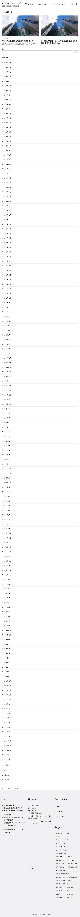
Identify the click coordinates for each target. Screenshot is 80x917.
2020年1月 (7, 376)
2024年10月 (8, 164)
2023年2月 (7, 256)
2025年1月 (7, 150)
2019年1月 (7, 418)
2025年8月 (7, 118)
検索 (3, 49)
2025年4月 (7, 136)
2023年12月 (7, 210)
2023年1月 (7, 261)
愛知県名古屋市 (61, 870)
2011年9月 (7, 644)
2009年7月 (7, 732)
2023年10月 (8, 219)
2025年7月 (7, 122)
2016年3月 (7, 487)
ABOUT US (62, 4)
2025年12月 (7, 99)
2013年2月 (7, 598)
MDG (5, 770)
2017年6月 (7, 441)
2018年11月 (7, 422)
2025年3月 (7, 141)
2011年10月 (7, 639)
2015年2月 (7, 529)
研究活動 (70, 887)
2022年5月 (7, 289)
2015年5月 (7, 515)
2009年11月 (7, 718)
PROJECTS (30, 4)
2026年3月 (7, 86)
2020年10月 (8, 362)
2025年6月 (7, 127)
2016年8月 (7, 473)
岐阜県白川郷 (73, 863)
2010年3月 (7, 704)
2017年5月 (7, 446)
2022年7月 (7, 279)
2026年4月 (7, 81)
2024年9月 (7, 169)
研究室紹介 (60, 887)
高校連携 (59, 897)
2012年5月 (7, 616)
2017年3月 (7, 450)
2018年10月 (7, 427)
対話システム (61, 863)
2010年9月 (7, 690)
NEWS (71, 4)
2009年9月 (7, 722)
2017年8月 (7, 436)
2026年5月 (7, 76)
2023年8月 (7, 229)
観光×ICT (59, 894)
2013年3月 (7, 593)
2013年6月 (7, 589)
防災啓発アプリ (36, 819)
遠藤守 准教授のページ (12, 805)
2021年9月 (7, 321)
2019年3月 (7, 409)
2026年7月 (7, 67)
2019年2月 (7, 413)
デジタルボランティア (63, 850)
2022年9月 (7, 275)
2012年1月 (7, 625)
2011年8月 (7, 649)
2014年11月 (7, 538)
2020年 (16, 788)
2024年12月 (8, 155)
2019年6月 (7, 395)
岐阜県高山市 (61, 867)
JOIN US (53, 4)
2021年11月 (7, 312)
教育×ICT (71, 880)
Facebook (34, 805)
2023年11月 (7, 215)
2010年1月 (7, 713)
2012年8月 (7, 607)
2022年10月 (8, 270)
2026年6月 (7, 72)
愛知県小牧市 (61, 877)
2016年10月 (7, 464)
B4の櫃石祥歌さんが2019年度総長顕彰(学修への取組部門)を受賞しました (59, 42)
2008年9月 (7, 759)
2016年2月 (7, 492)
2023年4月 (7, 247)
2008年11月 (7, 755)
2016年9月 (7, 469)
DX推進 (59, 833)
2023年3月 (7, 252)
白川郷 (66, 884)
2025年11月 (7, 104)
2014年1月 (7, 566)
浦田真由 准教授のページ (13, 808)
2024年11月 (7, 159)
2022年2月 (7, 298)
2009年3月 (7, 741)
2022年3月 (7, 293)
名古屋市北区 (61, 860)
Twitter (33, 808)
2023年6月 (7, 238)
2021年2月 (7, 349)
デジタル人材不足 (62, 853)
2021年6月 (7, 330)
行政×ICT (59, 891)
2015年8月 (7, 501)
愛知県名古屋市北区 (63, 874)
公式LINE (34, 811)
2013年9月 (7, 579)
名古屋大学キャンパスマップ (14, 823)
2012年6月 (7, 612)
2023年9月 (7, 224)
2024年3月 (7, 196)
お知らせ (6, 775)
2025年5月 (7, 132)
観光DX (69, 891)
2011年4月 (7, 662)
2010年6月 (7, 695)
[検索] (77, 4)
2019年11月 (7, 381)
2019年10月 (7, 386)
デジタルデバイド (62, 847)
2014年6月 (7, 552)
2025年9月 (7, 113)
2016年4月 (7, 482)
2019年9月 (7, 390)
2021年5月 (7, 335)
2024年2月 (7, 201)
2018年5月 (7, 432)
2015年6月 (7, 510)
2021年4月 (7, 339)
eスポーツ (69, 833)
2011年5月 (7, 658)
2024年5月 (7, 187)
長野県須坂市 (70, 894)
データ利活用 (61, 857)
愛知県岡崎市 (73, 877)
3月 (21, 788)
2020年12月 (8, 358)
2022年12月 (7, 266)
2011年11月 (7, 635)
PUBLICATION (42, 4)
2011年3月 (7, 667)
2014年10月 (7, 542)
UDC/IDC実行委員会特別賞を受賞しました (18, 41)
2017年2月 (7, 455)
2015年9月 (7, 496)
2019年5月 (7, 399)
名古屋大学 (8, 815)
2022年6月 (7, 284)
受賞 (70, 857)
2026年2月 (7, 90)
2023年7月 (7, 233)
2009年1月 (7, 750)
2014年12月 (7, 533)
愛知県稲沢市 (61, 880)
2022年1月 (7, 302)
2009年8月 (7, 727)
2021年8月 (7, 326)
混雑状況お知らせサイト (39, 813)
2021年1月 (7, 353)
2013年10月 (7, 575)
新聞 (58, 884)
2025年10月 (8, 109)
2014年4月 (7, 561)
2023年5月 (7, 242)
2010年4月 (7, 699)
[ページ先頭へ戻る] (32, 869)
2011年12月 (7, 630)
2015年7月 (7, 506)
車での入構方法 (9, 825)
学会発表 (71, 860)
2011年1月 (7, 676)
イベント (59, 836)
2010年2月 (7, 709)
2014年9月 (7, 547)
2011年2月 (7, 672)
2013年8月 (7, 584)
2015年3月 (7, 524)
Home (3, 788)
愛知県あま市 (73, 867)
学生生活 (6, 780)
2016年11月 (7, 459)
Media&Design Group (14, 3)
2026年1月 (7, 95)
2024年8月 (7, 173)
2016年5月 (7, 478)
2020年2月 (7, 372)
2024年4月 (7, 192)
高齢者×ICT (70, 897)
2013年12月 (7, 570)
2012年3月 (7, 621)
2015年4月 (7, 519)
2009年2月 (7, 745)
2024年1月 (7, 206)
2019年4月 (7, 404)
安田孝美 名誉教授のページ (14, 811)
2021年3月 (7, 344)
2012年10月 (7, 602)
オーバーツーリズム (63, 840)
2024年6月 (7, 182)
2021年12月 (7, 307)
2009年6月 (7, 736)
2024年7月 (7, 178)
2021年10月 (7, 316)
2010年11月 (7, 685)
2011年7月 (7, 653)
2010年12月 (7, 681)
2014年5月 (7, 556)
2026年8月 (7, 63)
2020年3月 (7, 367)
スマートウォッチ (62, 843)
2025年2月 (7, 146)
